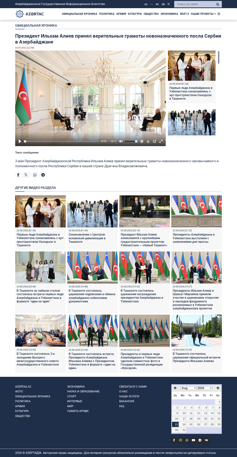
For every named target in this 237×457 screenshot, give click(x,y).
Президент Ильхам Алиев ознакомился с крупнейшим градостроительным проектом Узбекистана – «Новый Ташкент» (144, 240)
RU (151, 4)
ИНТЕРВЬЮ (74, 401)
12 (198, 413)
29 (218, 424)
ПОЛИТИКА (106, 14)
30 (176, 429)
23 (176, 424)
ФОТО (19, 391)
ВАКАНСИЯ (126, 401)
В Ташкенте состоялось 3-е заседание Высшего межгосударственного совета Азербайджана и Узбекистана (38, 359)
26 (198, 424)
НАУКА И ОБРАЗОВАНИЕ (83, 391)
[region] (194, 94)
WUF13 (184, 14)
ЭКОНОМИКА (169, 14)
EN (157, 4)
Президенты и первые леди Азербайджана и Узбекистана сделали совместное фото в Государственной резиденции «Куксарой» (142, 361)
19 (198, 418)
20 (205, 418)
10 (184, 413)
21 (212, 418)
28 (212, 424)
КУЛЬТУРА (135, 14)
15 (218, 413)
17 (184, 418)
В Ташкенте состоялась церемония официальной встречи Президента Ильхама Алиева (196, 357)
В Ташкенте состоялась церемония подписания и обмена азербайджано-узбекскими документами (92, 296)
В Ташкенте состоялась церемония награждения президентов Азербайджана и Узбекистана (142, 296)
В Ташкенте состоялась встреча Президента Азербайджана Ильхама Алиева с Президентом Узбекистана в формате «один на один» (92, 361)
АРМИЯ (121, 14)
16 (176, 418)
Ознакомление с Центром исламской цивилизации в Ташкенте (87, 238)
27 (205, 424)
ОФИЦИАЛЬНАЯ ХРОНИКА (79, 14)
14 (212, 413)
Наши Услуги (129, 396)
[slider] (61, 141)
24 (184, 424)
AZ (146, 4)
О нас (123, 391)
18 (190, 418)
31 (184, 429)
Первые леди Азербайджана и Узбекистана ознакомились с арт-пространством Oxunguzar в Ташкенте (190, 93)
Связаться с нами (133, 386)
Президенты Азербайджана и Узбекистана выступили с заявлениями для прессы (194, 238)
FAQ (121, 406)
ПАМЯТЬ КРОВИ (78, 411)
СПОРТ (71, 396)
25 (190, 424)
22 (218, 418)
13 (205, 413)
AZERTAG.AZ (23, 386)
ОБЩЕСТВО (151, 14)
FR (169, 4)
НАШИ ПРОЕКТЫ (202, 14)
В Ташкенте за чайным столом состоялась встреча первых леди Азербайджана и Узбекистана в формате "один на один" (40, 296)
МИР (70, 406)
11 (191, 413)
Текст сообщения (27, 152)
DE (163, 4)
